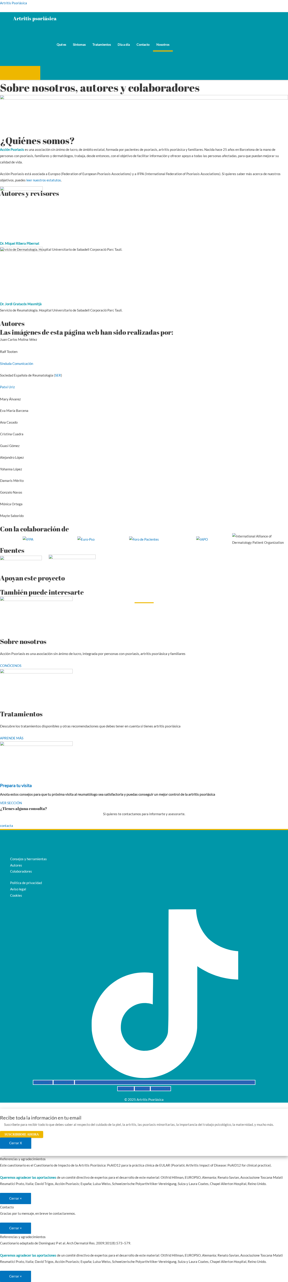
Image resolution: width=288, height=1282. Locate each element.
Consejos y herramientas (28, 859)
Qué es (61, 44)
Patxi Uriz (7, 387)
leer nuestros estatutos (43, 180)
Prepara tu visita (16, 785)
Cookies (16, 895)
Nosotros (162, 44)
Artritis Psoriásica (13, 3)
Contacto (143, 44)
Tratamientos (101, 44)
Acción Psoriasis (20, 74)
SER (58, 375)
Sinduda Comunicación (16, 363)
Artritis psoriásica (41, 18)
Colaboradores (21, 871)
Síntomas (79, 44)
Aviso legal (18, 889)
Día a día (124, 44)
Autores (16, 865)
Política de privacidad (26, 883)
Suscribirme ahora (21, 1134)
